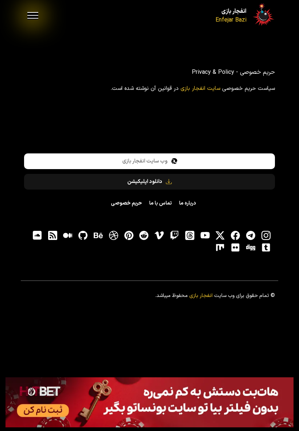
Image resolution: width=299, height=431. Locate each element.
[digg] (250, 247)
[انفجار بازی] (263, 14)
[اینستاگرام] (265, 235)
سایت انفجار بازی (200, 88)
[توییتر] (220, 235)
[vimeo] (159, 235)
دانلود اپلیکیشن (144, 182)
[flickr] (235, 247)
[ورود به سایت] (149, 402)
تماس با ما (160, 203)
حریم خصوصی (126, 203)
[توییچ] (174, 235)
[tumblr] (265, 247)
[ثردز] (189, 235)
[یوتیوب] (205, 235)
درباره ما (187, 203)
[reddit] (144, 235)
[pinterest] (128, 235)
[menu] (32, 15)
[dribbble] (113, 235)
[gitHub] (83, 235)
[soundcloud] (37, 235)
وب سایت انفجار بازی (145, 161)
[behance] (98, 235)
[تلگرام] (250, 235)
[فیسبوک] (235, 235)
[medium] (67, 235)
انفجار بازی (233, 11)
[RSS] (52, 235)
